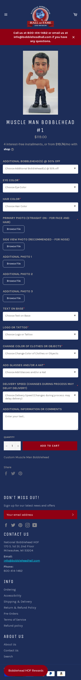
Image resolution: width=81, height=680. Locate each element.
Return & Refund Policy (20, 607)
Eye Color (11, 180)
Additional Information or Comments (32, 409)
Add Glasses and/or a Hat (24, 365)
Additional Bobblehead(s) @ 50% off (31, 161)
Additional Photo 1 (17, 256)
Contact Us (11, 650)
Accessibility (12, 595)
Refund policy (13, 625)
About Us (10, 644)
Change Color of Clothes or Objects (33, 346)
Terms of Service (15, 619)
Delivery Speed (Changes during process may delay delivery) (40, 386)
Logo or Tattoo (16, 327)
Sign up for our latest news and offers (29, 505)
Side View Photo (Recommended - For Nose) (36, 239)
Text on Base (14, 309)
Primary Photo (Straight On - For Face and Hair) (40, 220)
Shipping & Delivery (18, 601)
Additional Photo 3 (18, 291)
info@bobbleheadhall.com (22, 560)
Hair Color (12, 199)
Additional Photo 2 (18, 274)
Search (8, 656)
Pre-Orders (11, 613)
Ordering (10, 589)
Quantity (9, 437)
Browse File (14, 229)
